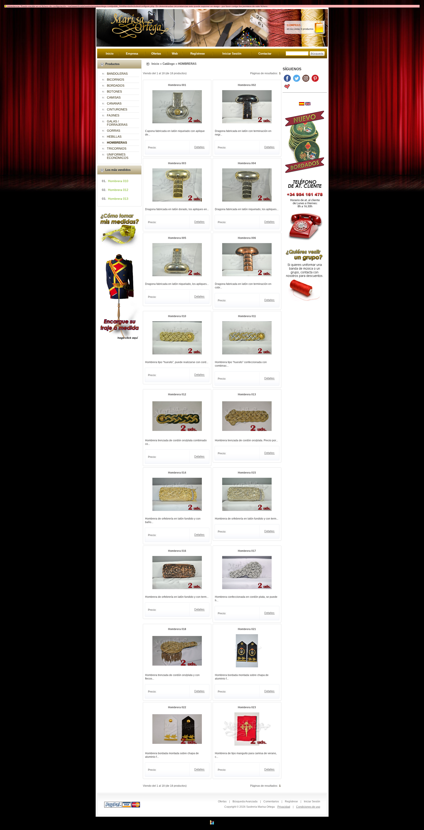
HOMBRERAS (187, 63)
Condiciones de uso (308, 806)
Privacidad (283, 806)
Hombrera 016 (177, 550)
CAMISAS (114, 97)
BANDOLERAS (117, 73)
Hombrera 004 (247, 163)
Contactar (264, 53)
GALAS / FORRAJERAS (117, 123)
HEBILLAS (114, 136)
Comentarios (271, 801)
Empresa (132, 53)
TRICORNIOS (116, 148)
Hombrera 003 (177, 163)
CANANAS (114, 103)
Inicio (110, 53)
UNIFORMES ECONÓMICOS (117, 156)
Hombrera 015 (247, 472)
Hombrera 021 (247, 629)
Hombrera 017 (247, 550)
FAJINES (113, 115)
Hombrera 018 (177, 629)
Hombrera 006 (247, 238)
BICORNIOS (115, 79)
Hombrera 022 (177, 707)
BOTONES (114, 91)
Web (175, 53)
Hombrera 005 (177, 238)
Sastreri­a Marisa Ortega (260, 806)
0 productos (307, 29)
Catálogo (169, 63)
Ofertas (156, 53)
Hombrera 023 (247, 707)
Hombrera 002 (247, 85)
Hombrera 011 (247, 316)
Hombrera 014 (177, 472)
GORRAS (113, 130)
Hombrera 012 (177, 394)
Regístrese (197, 53)
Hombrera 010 (177, 316)
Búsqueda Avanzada (245, 801)
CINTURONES (117, 109)
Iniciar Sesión (231, 53)
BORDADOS (115, 85)
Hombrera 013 (247, 394)
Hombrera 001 (177, 85)
